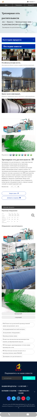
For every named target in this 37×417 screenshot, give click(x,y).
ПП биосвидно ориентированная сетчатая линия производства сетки (16, 346)
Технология (18, 5)
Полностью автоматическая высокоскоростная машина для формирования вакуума (16, 340)
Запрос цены (13, 193)
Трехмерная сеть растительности (12, 356)
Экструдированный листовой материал (14, 329)
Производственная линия (10, 336)
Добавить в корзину (13, 198)
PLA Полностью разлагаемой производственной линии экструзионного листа (16, 325)
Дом (6, 5)
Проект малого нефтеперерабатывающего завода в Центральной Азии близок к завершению (11, 92)
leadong (21, 406)
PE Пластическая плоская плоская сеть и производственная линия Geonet (14, 352)
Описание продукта (8, 207)
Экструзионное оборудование (11, 332)
